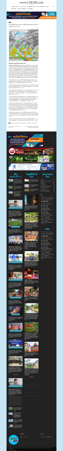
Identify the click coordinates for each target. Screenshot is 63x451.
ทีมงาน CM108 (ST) (11, 216)
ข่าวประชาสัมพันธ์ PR (30, 8)
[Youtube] (50, 437)
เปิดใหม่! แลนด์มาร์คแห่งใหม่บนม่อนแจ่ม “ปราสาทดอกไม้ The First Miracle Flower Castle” (31, 354)
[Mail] (46, 437)
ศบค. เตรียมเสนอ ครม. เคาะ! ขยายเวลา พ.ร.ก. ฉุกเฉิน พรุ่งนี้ (15, 127)
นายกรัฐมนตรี (48, 237)
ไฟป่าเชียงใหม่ (42, 258)
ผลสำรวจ (51, 204)
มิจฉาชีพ (42, 216)
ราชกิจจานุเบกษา (45, 216)
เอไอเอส (51, 219)
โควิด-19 (47, 220)
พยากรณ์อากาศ (44, 205)
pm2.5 (46, 197)
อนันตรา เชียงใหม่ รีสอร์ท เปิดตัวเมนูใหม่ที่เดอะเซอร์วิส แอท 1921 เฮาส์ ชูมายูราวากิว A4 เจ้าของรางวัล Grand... (31, 207)
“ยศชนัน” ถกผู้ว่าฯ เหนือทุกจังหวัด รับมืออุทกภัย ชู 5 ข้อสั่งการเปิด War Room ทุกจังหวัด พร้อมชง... (15, 351)
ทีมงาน (9, 372)
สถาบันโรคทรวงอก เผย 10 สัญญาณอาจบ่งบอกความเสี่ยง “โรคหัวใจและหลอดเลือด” (15, 318)
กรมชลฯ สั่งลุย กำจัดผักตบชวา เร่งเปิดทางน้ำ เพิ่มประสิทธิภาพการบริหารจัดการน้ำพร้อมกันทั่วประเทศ (15, 231)
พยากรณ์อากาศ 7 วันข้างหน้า (44, 241)
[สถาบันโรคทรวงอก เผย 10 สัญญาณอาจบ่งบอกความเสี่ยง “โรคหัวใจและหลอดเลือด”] (15, 311)
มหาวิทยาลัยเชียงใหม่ (44, 215)
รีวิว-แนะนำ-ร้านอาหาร (23, 6)
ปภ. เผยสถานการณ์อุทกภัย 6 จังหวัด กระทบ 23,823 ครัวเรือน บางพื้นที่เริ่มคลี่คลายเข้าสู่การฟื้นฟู (15, 301)
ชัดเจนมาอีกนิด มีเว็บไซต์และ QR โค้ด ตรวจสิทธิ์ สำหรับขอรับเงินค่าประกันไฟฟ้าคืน (34, 185)
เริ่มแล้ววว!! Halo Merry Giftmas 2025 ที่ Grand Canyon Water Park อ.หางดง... (31, 298)
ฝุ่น (52, 204)
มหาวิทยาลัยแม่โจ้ (50, 215)
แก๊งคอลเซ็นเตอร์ (43, 255)
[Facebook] (41, 437)
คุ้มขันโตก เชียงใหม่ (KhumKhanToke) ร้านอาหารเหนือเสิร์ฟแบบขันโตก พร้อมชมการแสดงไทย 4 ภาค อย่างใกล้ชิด (31, 281)
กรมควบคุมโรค (42, 198)
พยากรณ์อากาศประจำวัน (46, 209)
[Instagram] (43, 437)
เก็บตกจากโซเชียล (13, 8)
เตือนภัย (46, 219)
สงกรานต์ (49, 216)
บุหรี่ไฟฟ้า (44, 204)
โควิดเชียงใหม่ (50, 222)
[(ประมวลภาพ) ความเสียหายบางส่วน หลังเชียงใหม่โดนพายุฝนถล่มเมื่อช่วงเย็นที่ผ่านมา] (27, 190)
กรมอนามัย (46, 198)
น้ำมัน (41, 204)
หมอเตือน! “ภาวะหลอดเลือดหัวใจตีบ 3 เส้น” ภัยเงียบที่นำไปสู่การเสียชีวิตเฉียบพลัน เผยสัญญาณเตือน (15, 335)
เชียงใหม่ (47, 217)
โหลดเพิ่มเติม (15, 374)
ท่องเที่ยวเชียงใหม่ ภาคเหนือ (31, 6)
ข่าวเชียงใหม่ (44, 201)
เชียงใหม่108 (43, 219)
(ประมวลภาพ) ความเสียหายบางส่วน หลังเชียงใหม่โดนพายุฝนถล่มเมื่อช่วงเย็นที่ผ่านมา (34, 190)
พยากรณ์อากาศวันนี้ (44, 212)
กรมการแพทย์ (51, 197)
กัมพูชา (52, 234)
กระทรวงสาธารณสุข (48, 199)
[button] (53, 6)
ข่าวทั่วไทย (47, 6)
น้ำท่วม (51, 237)
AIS (41, 197)
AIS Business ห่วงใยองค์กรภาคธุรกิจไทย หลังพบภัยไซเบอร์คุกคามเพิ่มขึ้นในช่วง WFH (31, 127)
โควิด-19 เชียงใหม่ (44, 222)
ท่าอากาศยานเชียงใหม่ (43, 237)
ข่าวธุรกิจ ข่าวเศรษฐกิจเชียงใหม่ (21, 8)
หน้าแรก (9, 21)
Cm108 (44, 197)
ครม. (49, 201)
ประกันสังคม (47, 204)
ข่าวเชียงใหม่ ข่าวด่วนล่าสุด (15, 6)
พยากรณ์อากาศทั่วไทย (45, 208)
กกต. (48, 197)
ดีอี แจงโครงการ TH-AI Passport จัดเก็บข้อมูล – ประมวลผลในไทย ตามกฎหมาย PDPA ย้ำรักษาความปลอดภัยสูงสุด (15, 267)
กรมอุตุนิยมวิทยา (50, 198)
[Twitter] (48, 437)
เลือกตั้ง (48, 219)
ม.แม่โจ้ (51, 248)
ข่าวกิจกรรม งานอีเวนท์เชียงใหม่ (40, 6)
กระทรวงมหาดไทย (43, 234)
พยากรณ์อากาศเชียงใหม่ (45, 213)
